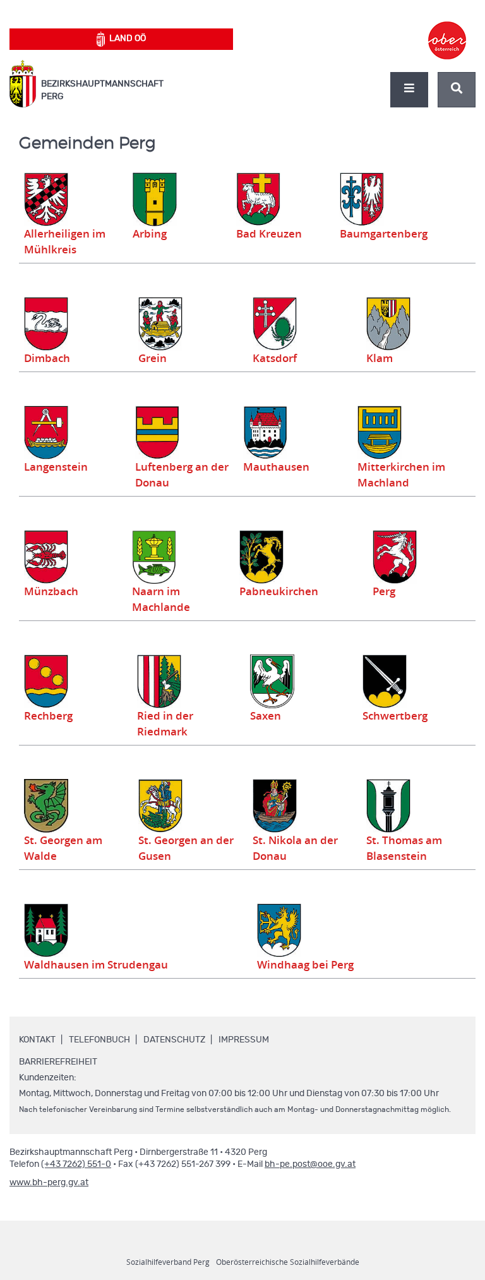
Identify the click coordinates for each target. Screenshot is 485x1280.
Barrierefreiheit (58, 1062)
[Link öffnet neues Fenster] (447, 29)
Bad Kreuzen (269, 234)
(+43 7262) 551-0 (76, 1164)
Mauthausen (276, 467)
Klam (379, 358)
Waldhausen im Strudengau (96, 965)
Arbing (150, 234)
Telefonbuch (99, 1039)
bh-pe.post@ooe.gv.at (310, 1164)
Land (127, 38)
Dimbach (47, 358)
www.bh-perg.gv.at (48, 1182)
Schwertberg (395, 716)
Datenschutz (174, 1039)
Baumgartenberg (384, 234)
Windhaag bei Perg (305, 965)
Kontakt (37, 1039)
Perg (384, 591)
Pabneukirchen (278, 591)
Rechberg (48, 716)
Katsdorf (275, 358)
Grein (152, 358)
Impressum (244, 1039)
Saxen (265, 716)
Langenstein (56, 467)
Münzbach (51, 591)
